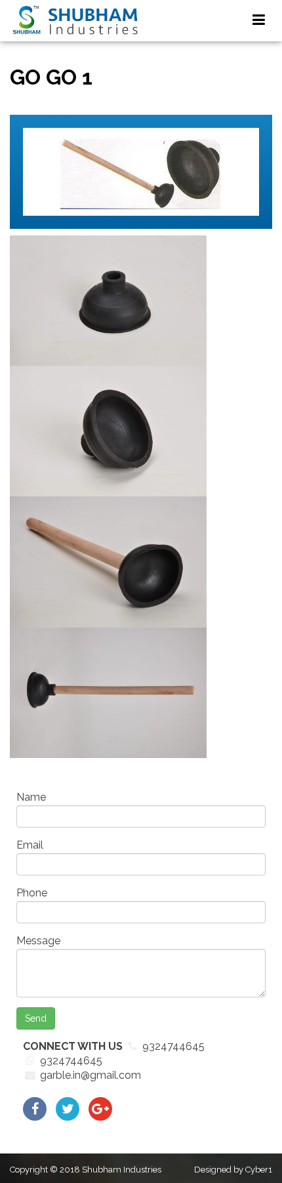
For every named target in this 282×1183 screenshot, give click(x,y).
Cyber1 (258, 1169)
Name (31, 797)
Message (38, 940)
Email (29, 845)
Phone (31, 893)
